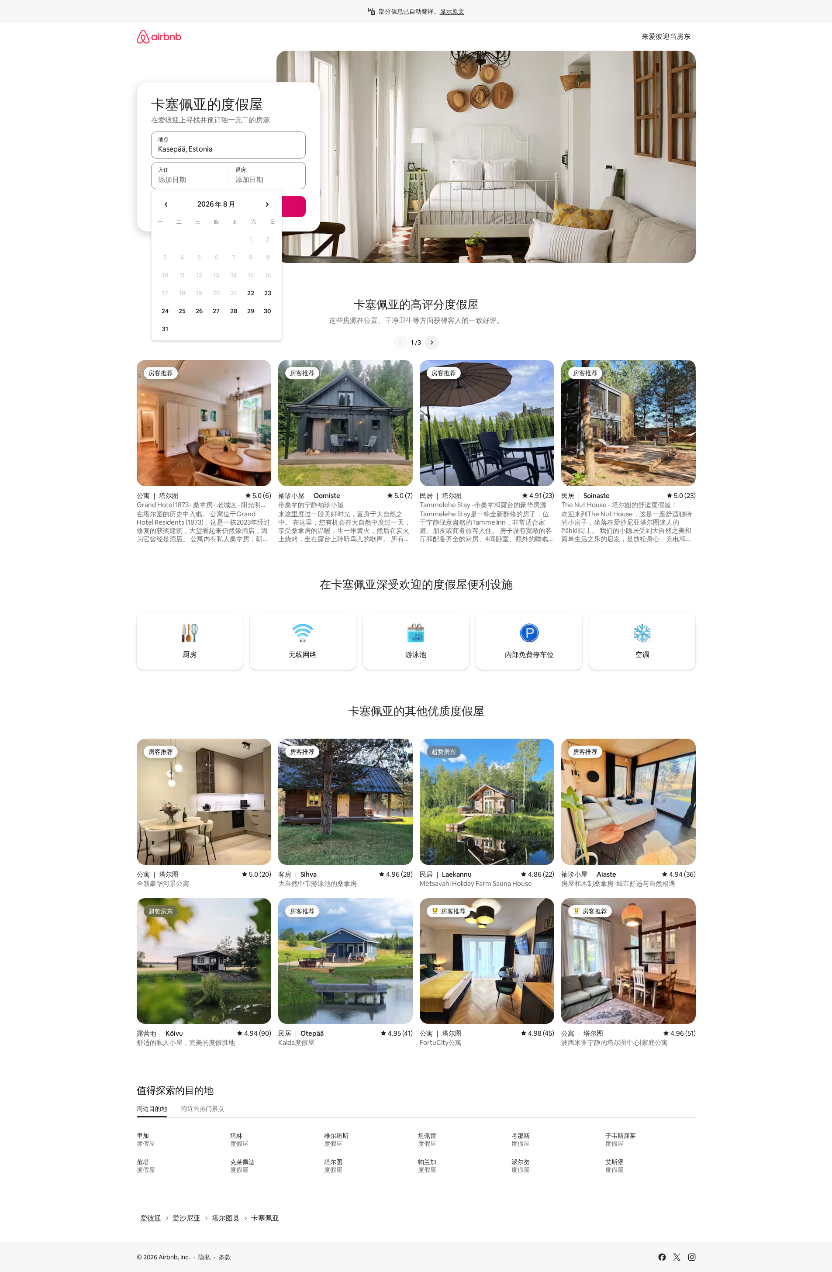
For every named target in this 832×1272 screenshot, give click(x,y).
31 (165, 329)
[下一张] (431, 342)
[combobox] (228, 149)
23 (267, 293)
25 (182, 311)
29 (250, 311)
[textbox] (189, 179)
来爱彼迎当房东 (666, 36)
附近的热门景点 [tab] (202, 1109)
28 (233, 311)
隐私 (204, 1257)
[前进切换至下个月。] (266, 204)
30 (267, 311)
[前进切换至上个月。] (166, 204)
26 (199, 311)
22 (250, 293)
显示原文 (452, 11)
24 (165, 311)
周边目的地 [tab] (152, 1109)
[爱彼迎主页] (159, 36)
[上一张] (400, 342)
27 (216, 311)
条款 (225, 1257)
